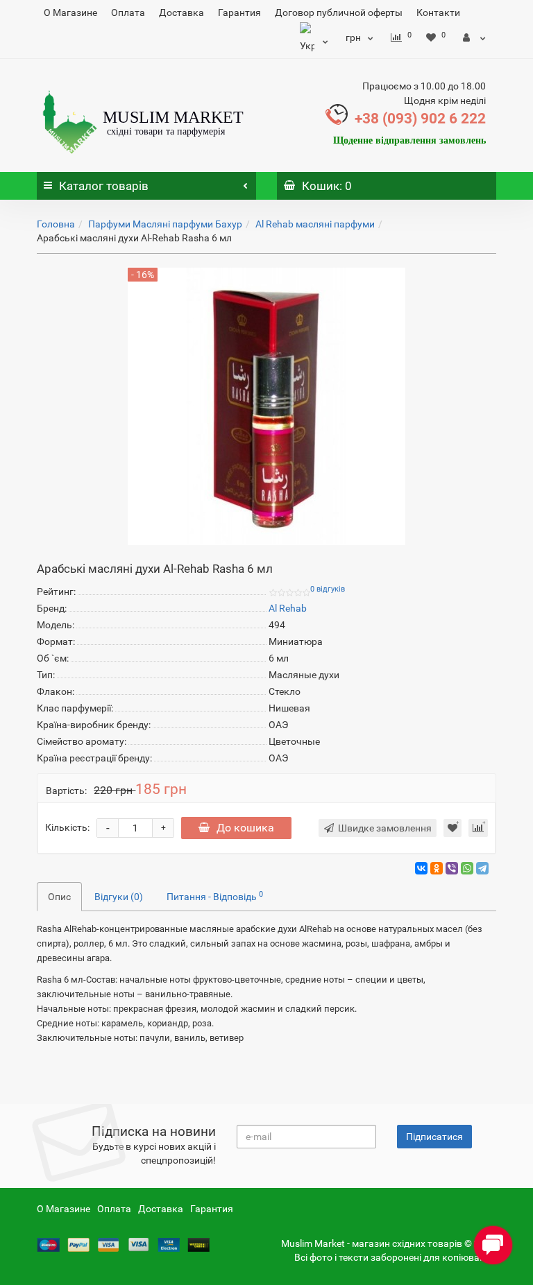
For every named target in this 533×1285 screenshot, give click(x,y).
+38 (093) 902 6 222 (420, 118)
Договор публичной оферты (339, 12)
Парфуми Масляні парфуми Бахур (165, 224)
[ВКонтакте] (421, 868)
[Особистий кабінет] (474, 37)
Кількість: (67, 827)
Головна (56, 224)
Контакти (438, 12)
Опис (59, 896)
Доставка (181, 12)
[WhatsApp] (467, 868)
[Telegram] (482, 868)
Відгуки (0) (118, 896)
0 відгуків (327, 589)
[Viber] (452, 868)
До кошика (245, 827)
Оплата (128, 12)
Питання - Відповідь (215, 896)
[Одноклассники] (436, 868)
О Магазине (70, 12)
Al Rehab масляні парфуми (315, 224)
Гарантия (239, 12)
